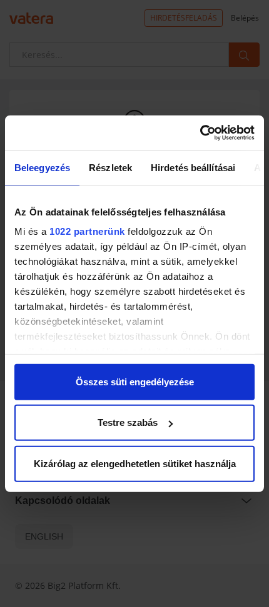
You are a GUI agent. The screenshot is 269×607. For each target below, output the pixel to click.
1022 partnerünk (87, 231)
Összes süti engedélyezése (135, 381)
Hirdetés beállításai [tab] (193, 167)
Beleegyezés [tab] (42, 167)
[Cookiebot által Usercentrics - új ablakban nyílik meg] (200, 133)
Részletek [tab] (110, 167)
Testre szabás (128, 422)
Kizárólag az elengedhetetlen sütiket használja (135, 463)
